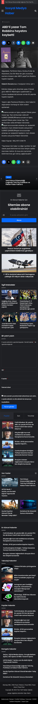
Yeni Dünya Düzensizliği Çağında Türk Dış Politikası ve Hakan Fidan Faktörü (28, 482)
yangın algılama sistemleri (15, 693)
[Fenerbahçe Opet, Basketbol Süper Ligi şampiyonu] (28, 317)
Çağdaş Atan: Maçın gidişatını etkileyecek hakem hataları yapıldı (10, 304)
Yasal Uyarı (25, 701)
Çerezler (29, 699)
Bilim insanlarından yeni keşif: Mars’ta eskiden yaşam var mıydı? (25, 577)
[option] (19, 178)
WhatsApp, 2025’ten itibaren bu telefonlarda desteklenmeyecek (25, 597)
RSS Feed (15, 685)
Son (18, 416)
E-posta (5, 378)
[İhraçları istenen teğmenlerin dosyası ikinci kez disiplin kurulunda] (7, 462)
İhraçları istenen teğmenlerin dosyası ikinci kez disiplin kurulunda (24, 462)
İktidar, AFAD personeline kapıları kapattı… (24, 443)
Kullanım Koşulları (15, 701)
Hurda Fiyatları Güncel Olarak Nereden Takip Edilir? (18, 183)
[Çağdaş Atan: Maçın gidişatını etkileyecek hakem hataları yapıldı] (10, 294)
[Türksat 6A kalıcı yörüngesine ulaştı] (7, 569)
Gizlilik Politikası (20, 699)
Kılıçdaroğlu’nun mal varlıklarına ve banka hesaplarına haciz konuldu (24, 435)
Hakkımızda (4, 699)
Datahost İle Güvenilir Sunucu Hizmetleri (28, 512)
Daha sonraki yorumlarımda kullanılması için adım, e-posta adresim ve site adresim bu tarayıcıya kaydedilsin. (19, 399)
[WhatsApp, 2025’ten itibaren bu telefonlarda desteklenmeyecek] (7, 597)
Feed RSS (28, 685)
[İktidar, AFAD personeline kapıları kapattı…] (7, 444)
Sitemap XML (7, 685)
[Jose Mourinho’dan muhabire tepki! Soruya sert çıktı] (10, 317)
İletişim (12, 699)
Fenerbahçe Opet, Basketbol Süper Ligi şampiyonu (27, 326)
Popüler (7, 416)
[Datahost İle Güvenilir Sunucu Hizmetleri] (28, 504)
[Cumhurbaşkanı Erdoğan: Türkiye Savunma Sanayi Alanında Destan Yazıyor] (7, 453)
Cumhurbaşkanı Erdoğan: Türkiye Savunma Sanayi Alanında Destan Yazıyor (24, 453)
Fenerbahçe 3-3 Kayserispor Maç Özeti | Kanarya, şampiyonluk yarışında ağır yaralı (27, 305)
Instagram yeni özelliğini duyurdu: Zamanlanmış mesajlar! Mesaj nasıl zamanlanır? (23, 587)
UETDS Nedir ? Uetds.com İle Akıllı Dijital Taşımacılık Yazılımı (9, 492)
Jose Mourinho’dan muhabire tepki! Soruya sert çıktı (9, 326)
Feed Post (21, 687)
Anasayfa (6, 22)
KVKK (34, 699)
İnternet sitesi (6, 387)
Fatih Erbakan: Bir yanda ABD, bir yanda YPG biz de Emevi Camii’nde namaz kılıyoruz (24, 425)
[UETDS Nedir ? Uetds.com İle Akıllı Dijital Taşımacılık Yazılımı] (10, 482)
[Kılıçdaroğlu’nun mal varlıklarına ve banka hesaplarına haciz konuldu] (7, 435)
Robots (21, 685)
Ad (3, 370)
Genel (8, 178)
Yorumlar (31, 416)
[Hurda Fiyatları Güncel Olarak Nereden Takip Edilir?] (10, 504)
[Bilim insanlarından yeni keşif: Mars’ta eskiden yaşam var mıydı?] (7, 578)
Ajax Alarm (27, 693)
